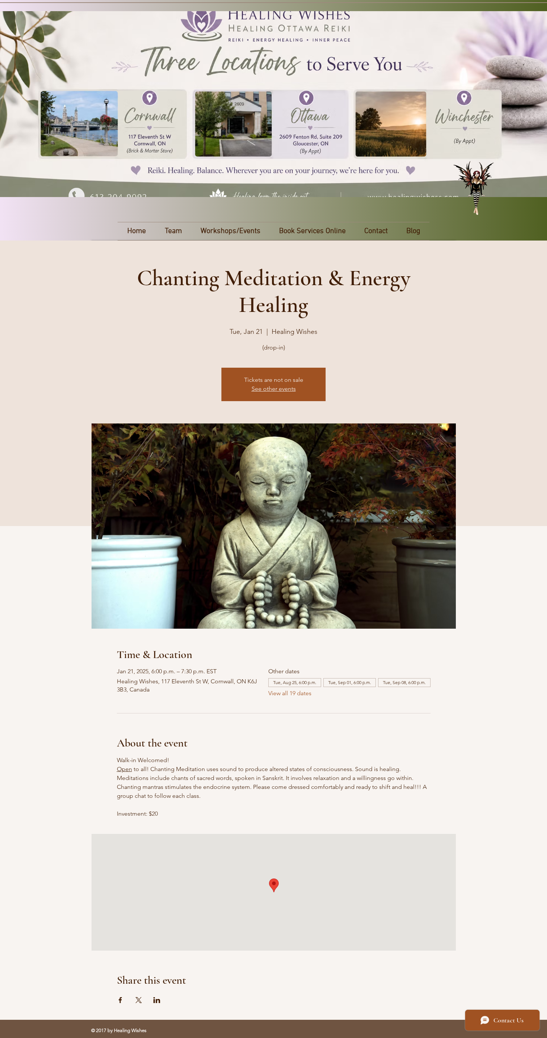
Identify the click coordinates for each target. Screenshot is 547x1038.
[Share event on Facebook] (120, 1000)
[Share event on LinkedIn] (156, 1000)
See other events (274, 388)
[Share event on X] (138, 1000)
